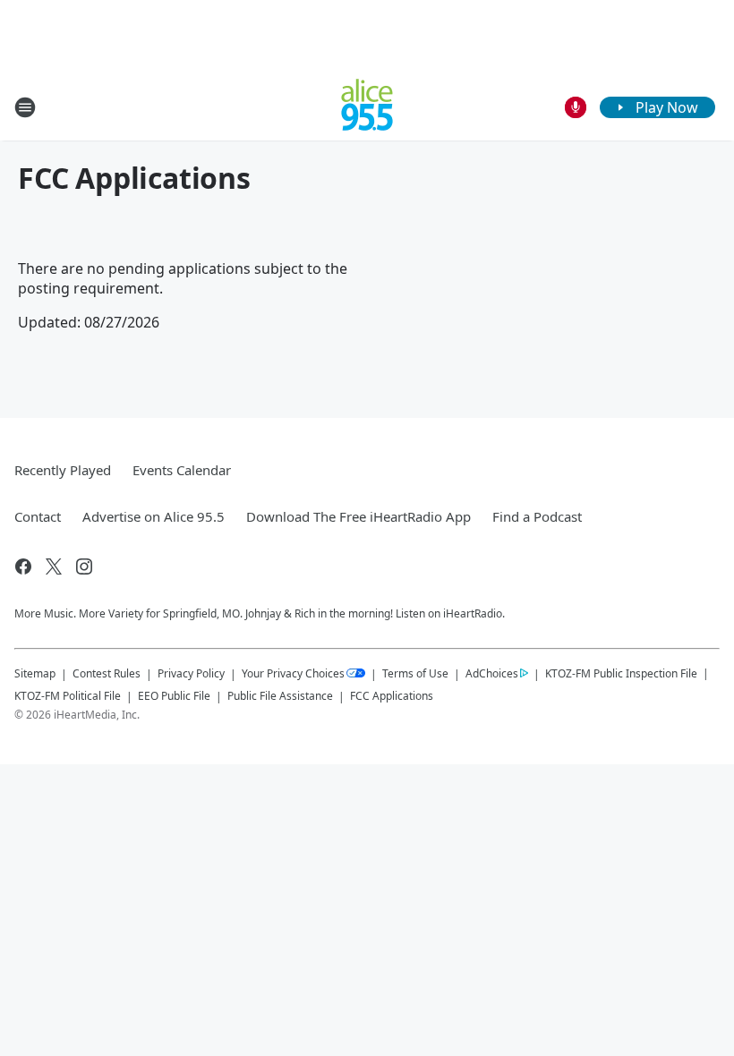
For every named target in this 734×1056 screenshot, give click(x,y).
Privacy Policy (191, 673)
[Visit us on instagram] (84, 566)
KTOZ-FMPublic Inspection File (621, 673)
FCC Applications (391, 695)
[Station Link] (367, 107)
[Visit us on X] (53, 566)
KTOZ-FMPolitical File (67, 695)
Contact (37, 516)
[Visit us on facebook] (23, 566)
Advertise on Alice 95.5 (153, 516)
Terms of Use (415, 673)
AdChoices (491, 673)
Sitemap (34, 673)
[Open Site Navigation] (25, 107)
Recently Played (62, 470)
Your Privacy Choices (293, 673)
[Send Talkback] (575, 107)
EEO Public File (174, 695)
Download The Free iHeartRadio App (358, 516)
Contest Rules (107, 673)
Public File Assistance (280, 695)
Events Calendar (181, 470)
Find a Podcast (537, 516)
